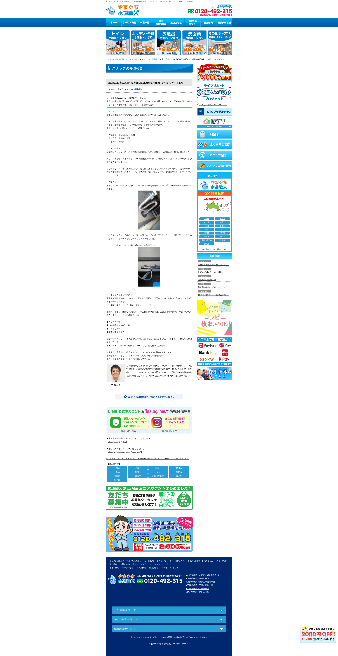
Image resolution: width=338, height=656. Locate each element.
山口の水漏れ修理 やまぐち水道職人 (123, 59)
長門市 (206, 233)
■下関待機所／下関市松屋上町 (199, 585)
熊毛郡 (117, 480)
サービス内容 (129, 22)
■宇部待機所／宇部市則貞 (197, 588)
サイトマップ (140, 564)
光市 (158, 472)
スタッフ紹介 (221, 561)
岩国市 (138, 472)
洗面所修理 (153, 568)
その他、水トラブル (170, 568)
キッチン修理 (127, 568)
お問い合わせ (224, 22)
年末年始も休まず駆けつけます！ (213, 287)
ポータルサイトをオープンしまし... (213, 264)
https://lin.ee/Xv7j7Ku (117, 442)
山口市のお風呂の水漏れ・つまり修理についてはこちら (151, 397)
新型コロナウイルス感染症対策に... (213, 295)
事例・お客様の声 (161, 22)
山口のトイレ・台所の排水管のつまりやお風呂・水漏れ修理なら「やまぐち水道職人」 (169, 637)
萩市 (222, 229)
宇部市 (138, 468)
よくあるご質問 (194, 561)
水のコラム (177, 22)
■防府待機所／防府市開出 (197, 592)
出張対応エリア (192, 22)
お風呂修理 (141, 568)
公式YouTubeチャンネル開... (210, 272)
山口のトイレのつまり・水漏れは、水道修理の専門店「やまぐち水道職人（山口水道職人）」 (147, 458)
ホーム (113, 22)
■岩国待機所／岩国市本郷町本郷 (200, 582)
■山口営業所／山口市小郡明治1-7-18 (202, 575)
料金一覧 (145, 22)
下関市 (117, 468)
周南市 (138, 476)
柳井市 (179, 472)
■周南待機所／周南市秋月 (197, 578)
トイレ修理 (114, 568)
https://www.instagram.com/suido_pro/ (124, 452)
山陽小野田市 (158, 476)
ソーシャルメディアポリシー (161, 564)
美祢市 (117, 476)
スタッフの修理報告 (150, 59)
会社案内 (208, 22)
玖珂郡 (179, 476)
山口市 (158, 468)
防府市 (179, 468)
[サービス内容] (124, 22)
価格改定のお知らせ (207, 279)
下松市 (117, 472)
